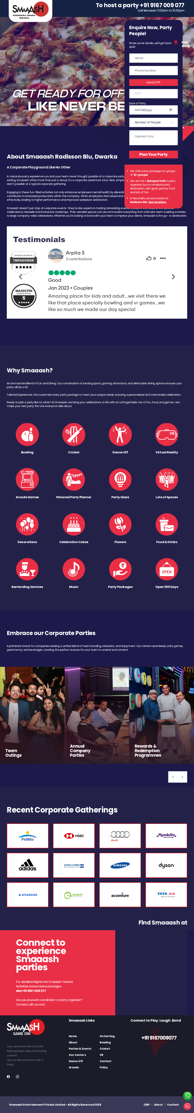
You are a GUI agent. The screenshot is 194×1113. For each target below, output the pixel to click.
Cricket (105, 1049)
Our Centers (77, 1055)
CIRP (147, 1105)
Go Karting (107, 1036)
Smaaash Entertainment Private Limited (37, 1105)
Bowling (105, 1042)
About (73, 1042)
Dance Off (76, 1061)
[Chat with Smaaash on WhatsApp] (187, 1096)
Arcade (74, 1067)
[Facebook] (8, 1076)
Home (73, 1036)
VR (101, 1055)
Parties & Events (80, 1049)
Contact (105, 1061)
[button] (173, 777)
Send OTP (153, 82)
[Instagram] (17, 1076)
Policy (104, 1067)
